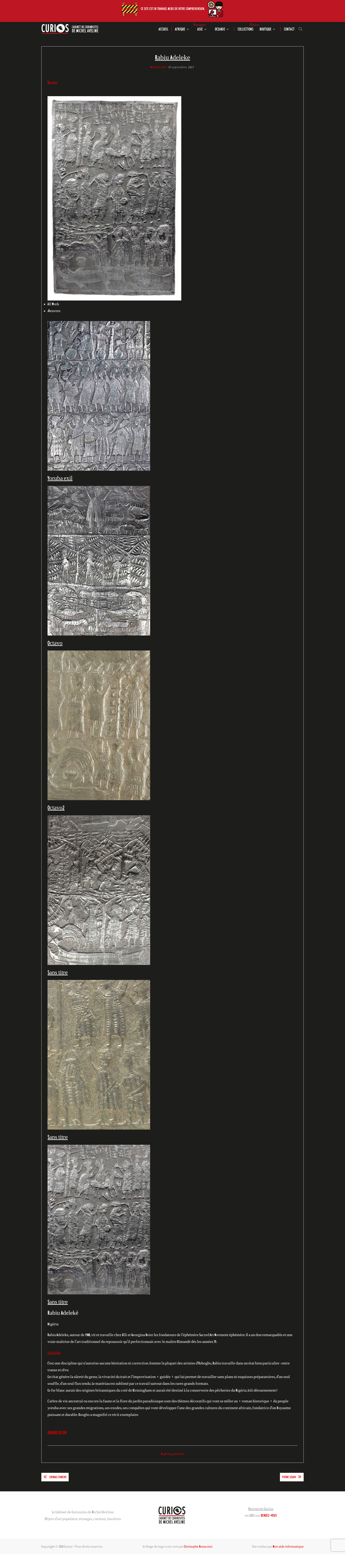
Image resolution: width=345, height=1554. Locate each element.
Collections (245, 29)
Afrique (180, 29)
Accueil (163, 29)
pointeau (178, 1453)
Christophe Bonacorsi (198, 1546)
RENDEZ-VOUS (269, 1515)
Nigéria (166, 1453)
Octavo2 (56, 807)
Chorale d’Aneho (57, 1477)
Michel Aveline (158, 67)
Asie (200, 29)
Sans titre (58, 972)
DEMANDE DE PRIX (57, 1432)
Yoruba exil (60, 478)
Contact (289, 29)
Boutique (265, 29)
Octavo (55, 643)
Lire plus (54, 1352)
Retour (52, 82)
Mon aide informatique (288, 1546)
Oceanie (220, 29)
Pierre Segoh (289, 1477)
